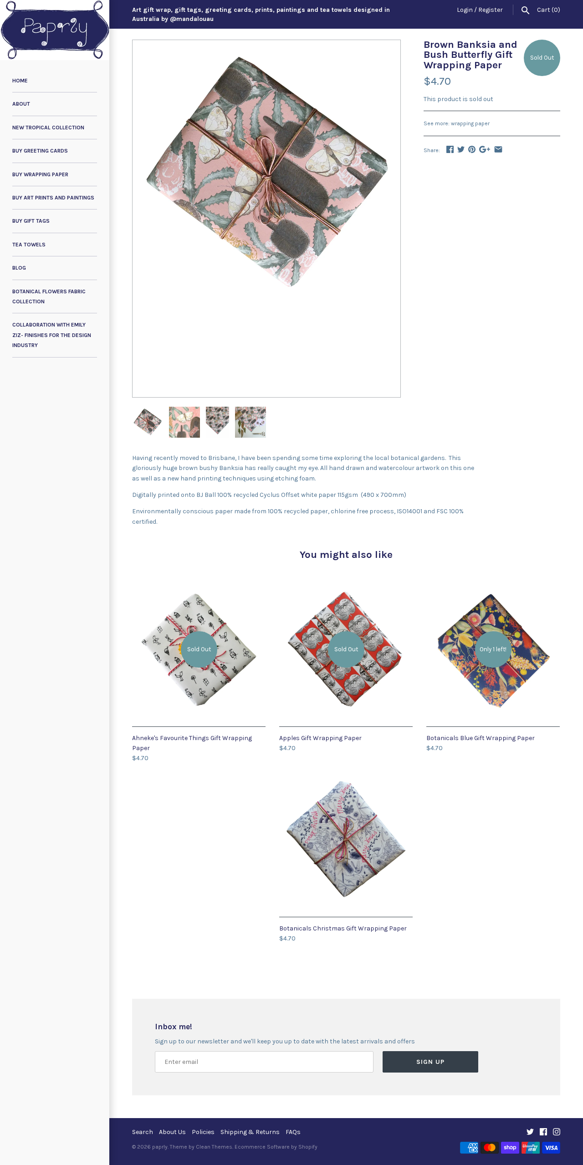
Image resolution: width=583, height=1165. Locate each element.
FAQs (293, 1132)
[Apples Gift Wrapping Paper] (346, 588)
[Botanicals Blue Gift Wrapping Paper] (493, 588)
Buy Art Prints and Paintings (53, 197)
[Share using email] (498, 149)
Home (20, 80)
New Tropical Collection (48, 127)
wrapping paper (470, 123)
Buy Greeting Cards (40, 151)
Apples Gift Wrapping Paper (320, 738)
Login (465, 10)
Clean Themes (214, 1147)
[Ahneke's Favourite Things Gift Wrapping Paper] (199, 588)
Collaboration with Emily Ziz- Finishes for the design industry (51, 335)
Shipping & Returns (250, 1132)
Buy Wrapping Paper (40, 174)
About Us (172, 1132)
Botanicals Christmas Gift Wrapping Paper (343, 928)
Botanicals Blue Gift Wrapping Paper (480, 738)
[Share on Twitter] (461, 149)
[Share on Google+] (484, 149)
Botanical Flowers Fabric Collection (49, 296)
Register (490, 10)
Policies (203, 1132)
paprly (160, 1147)
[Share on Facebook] (450, 149)
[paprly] (54, 30)
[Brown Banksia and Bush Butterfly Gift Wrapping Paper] (266, 45)
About (21, 104)
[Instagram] (556, 1132)
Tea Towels (29, 244)
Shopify (307, 1147)
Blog (19, 268)
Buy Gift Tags (31, 221)
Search (142, 1132)
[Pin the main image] (472, 149)
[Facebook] (543, 1132)
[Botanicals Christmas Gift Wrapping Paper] (346, 778)
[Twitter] (530, 1132)
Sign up (430, 1062)
